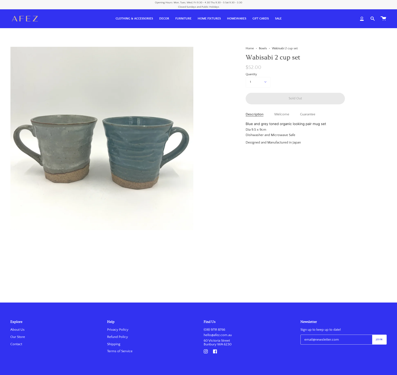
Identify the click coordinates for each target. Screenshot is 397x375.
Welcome (281, 114)
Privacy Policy (117, 330)
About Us (17, 330)
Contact (16, 344)
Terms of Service (120, 351)
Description (254, 114)
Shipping (113, 344)
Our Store (17, 337)
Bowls (263, 48)
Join (379, 339)
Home (250, 48)
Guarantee (307, 114)
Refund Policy (117, 337)
